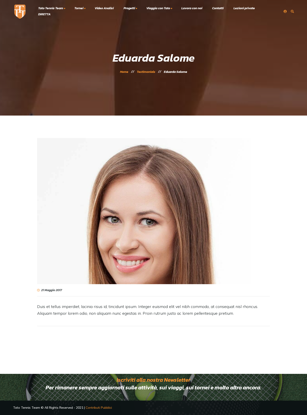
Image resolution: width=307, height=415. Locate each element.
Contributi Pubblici (99, 408)
